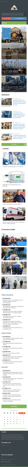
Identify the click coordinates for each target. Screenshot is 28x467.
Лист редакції (5, 1)
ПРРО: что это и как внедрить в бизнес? (11, 353)
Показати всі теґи (4, 445)
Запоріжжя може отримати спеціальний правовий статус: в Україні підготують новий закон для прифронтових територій (12, 323)
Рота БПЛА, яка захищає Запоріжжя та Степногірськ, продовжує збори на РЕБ (13, 55)
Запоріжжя (5, 38)
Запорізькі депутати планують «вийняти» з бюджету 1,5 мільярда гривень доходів (13, 38)
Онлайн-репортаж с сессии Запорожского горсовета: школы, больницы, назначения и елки (12, 385)
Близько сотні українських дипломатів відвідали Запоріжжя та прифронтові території (12, 71)
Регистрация (7, 18)
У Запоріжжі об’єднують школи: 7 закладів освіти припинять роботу (19, 137)
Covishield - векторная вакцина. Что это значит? (13, 166)
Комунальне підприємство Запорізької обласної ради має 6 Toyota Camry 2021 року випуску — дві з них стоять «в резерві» (13, 88)
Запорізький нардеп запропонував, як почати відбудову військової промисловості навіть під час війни (13, 374)
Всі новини (14, 144)
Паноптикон (13, 464)
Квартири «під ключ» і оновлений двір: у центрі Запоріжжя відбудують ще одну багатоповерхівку (13, 103)
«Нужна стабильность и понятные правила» (12, 204)
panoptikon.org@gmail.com (8, 459)
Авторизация (19, 18)
